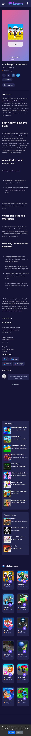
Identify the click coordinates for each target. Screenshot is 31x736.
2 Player (8, 364)
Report (8, 80)
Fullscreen (10, 85)
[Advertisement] (15, 401)
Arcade (15, 359)
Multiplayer (20, 364)
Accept (11, 732)
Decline (19, 732)
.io (6, 359)
